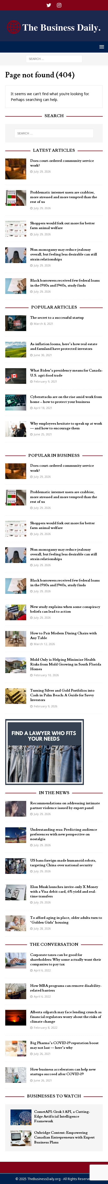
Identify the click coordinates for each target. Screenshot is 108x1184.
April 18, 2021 (43, 408)
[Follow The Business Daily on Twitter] (48, 5)
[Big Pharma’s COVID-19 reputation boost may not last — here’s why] (15, 1048)
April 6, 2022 (42, 970)
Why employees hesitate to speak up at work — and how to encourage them (66, 426)
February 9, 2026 (45, 706)
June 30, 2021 (43, 355)
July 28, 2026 (42, 928)
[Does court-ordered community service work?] (15, 168)
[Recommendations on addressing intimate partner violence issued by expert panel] (15, 809)
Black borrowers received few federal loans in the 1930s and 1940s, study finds (65, 283)
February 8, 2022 (45, 1027)
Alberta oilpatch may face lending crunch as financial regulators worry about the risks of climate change (65, 1017)
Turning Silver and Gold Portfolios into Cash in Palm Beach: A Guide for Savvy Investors (62, 695)
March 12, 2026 (44, 644)
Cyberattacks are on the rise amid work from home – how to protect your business (66, 399)
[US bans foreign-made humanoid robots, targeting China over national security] (15, 866)
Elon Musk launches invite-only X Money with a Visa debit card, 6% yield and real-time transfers (64, 892)
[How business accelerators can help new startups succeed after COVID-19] (15, 1075)
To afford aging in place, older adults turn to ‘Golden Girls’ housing (66, 920)
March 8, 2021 (43, 324)
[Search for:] (54, 58)
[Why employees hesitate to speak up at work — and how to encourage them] (15, 429)
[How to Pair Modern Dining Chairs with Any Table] (15, 639)
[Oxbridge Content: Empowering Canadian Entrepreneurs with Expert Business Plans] (20, 1138)
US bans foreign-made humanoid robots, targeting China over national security (63, 863)
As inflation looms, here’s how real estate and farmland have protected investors (63, 346)
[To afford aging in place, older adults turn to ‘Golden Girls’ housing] (15, 923)
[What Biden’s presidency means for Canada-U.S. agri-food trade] (15, 376)
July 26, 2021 (42, 1054)
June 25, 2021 (43, 434)
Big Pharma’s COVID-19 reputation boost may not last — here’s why (64, 1045)
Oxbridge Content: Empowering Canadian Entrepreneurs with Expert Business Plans (64, 1137)
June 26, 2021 (43, 1080)
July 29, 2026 (42, 171)
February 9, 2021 (45, 381)
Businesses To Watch (54, 1096)
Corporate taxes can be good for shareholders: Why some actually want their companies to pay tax (65, 960)
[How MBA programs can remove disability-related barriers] (15, 991)
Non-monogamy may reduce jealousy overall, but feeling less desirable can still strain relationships (63, 254)
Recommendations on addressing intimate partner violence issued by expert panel (65, 805)
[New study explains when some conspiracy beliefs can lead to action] (15, 612)
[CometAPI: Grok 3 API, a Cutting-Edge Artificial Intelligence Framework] (20, 1117)
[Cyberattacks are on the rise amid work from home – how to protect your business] (15, 402)
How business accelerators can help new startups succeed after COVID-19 (63, 1072)
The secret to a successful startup (57, 317)
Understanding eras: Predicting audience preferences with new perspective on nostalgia (63, 834)
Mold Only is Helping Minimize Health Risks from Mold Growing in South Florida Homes (65, 664)
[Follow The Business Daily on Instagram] (59, 5)
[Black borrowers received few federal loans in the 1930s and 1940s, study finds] (15, 286)
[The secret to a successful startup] (15, 323)
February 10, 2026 (46, 675)
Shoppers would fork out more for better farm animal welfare (62, 225)
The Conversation (54, 944)
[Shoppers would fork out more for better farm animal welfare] (15, 229)
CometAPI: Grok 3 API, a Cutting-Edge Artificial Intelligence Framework (62, 1116)
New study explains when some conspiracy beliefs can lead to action (65, 609)
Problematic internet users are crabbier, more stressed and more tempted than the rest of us (63, 197)
